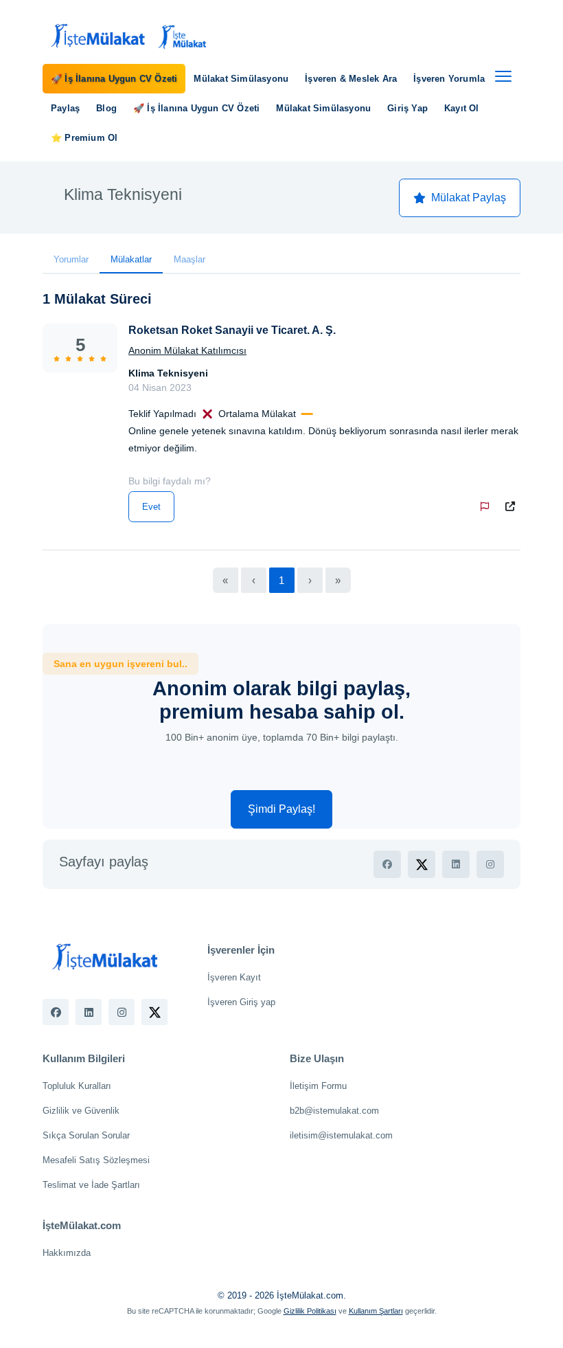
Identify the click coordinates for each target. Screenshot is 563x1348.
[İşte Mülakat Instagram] (121, 1012)
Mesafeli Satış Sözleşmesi (96, 1160)
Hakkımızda (67, 1253)
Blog (106, 108)
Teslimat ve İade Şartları (91, 1185)
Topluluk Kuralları (77, 1086)
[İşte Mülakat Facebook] (56, 1012)
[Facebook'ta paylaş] (387, 864)
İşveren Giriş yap (241, 1002)
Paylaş (65, 108)
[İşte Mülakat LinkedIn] (89, 1012)
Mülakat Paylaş (468, 197)
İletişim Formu (318, 1086)
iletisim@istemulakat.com (341, 1135)
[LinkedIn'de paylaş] (456, 864)
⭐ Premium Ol (84, 138)
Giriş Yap (407, 108)
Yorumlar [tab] (71, 259)
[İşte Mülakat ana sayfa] (126, 36)
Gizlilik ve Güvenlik (81, 1110)
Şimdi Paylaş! (281, 809)
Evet (151, 507)
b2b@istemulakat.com (334, 1110)
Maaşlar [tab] (189, 259)
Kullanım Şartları (376, 1311)
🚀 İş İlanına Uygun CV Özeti (114, 79)
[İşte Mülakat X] (154, 1012)
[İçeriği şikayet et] (487, 506)
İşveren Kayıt (234, 977)
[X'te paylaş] (421, 864)
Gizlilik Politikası (310, 1311)
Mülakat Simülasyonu (241, 79)
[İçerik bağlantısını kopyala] (512, 506)
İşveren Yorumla (449, 79)
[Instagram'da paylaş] (490, 864)
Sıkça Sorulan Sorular (86, 1135)
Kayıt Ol (461, 108)
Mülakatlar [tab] (131, 259)
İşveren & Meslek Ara (351, 79)
